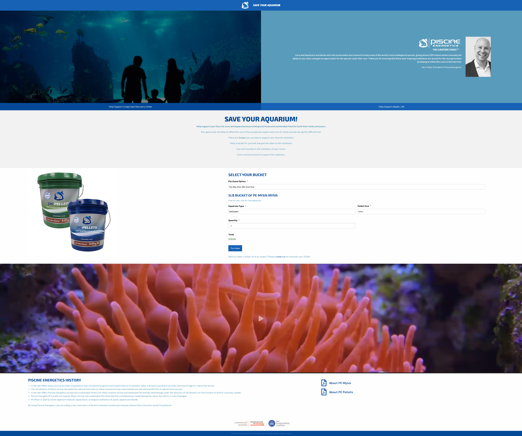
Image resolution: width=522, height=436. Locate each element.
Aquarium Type (237, 206)
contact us (280, 256)
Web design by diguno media (279, 433)
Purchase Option (238, 181)
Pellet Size (364, 206)
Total (231, 234)
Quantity (234, 220)
